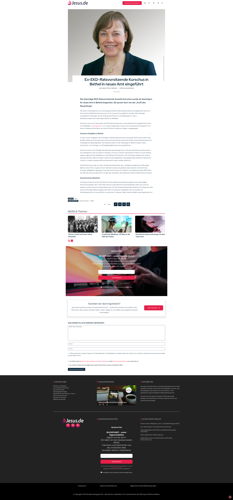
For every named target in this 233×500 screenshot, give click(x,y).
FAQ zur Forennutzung (60, 395)
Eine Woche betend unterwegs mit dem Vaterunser (156, 426)
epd (76, 198)
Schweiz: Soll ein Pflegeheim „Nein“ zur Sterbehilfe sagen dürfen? (160, 423)
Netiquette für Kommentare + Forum (64, 393)
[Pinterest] (124, 204)
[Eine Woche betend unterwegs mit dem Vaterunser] (150, 224)
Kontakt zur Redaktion (60, 386)
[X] (158, 3)
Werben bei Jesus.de (59, 399)
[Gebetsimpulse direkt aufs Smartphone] (116, 397)
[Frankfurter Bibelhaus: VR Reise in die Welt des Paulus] (116, 224)
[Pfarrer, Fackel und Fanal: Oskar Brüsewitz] (83, 224)
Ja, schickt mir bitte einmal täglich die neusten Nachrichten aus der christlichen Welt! (95, 365)
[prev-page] (69, 241)
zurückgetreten (96, 126)
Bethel (92, 200)
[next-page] (72, 241)
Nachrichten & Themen (108, 88)
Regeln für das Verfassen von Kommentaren (94, 361)
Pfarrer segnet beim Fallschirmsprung (152, 435)
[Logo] (72, 420)
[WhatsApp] (128, 204)
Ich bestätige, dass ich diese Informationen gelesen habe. (117, 287)
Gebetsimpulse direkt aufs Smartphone (112, 402)
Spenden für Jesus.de (59, 397)
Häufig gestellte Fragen (60, 391)
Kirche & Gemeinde (127, 88)
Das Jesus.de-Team (59, 389)
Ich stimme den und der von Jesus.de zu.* (104, 361)
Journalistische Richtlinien (61, 388)
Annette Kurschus (84, 200)
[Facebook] (149, 3)
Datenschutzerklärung (120, 361)
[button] (145, 3)
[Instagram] (154, 3)
